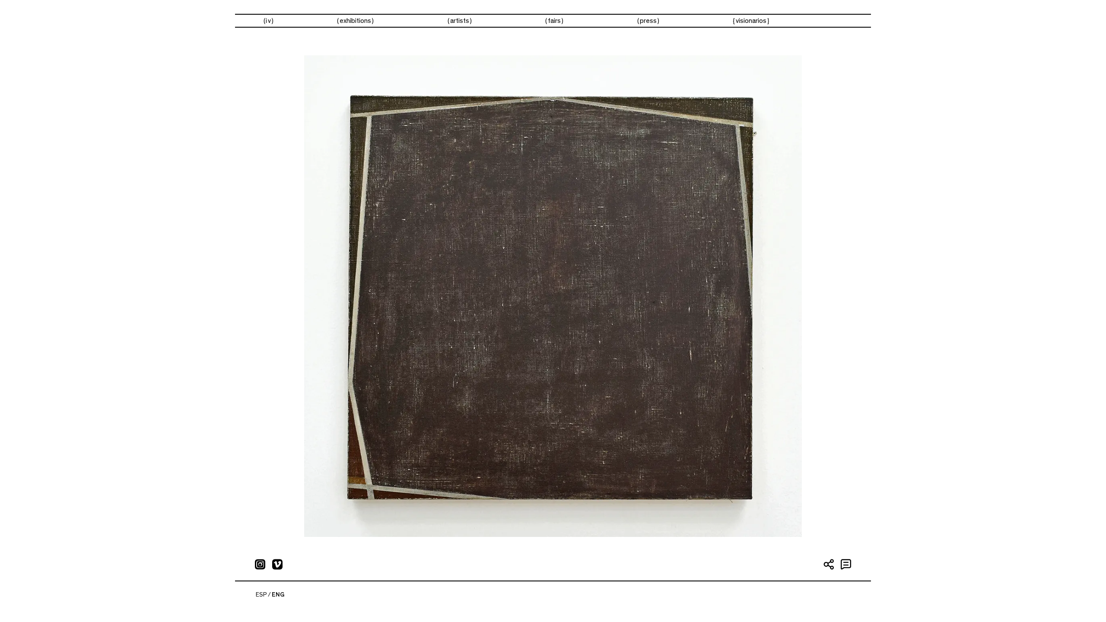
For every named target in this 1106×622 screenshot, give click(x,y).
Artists (459, 20)
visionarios (751, 20)
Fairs (554, 20)
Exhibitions (355, 20)
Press (648, 20)
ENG (278, 595)
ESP (261, 595)
